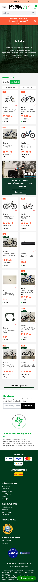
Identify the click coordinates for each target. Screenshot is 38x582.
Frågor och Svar (6, 486)
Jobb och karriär (6, 512)
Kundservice (5, 489)
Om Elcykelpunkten (7, 507)
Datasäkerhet (23, 563)
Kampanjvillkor (6, 499)
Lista (7, 82)
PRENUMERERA (28, 406)
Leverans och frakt (7, 491)
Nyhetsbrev (5, 509)
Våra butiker (5, 514)
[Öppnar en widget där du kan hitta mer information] (26, 578)
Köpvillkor (4, 496)
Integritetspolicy (6, 494)
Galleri (16, 82)
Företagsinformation (19, 566)
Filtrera (8, 87)
